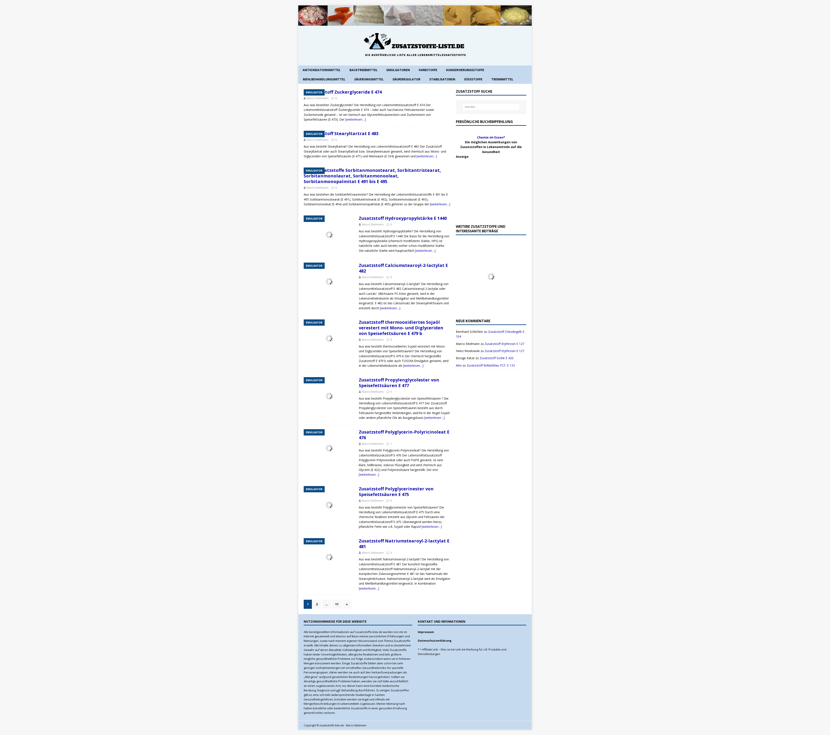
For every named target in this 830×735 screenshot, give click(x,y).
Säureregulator (406, 79)
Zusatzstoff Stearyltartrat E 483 (343, 133)
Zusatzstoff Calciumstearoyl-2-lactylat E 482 (403, 268)
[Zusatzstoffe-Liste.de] (415, 23)
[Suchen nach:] (491, 107)
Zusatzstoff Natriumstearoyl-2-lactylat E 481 (404, 543)
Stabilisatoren (442, 79)
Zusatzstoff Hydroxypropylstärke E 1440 (403, 218)
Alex (459, 365)
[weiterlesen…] (355, 119)
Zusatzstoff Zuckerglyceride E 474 (345, 92)
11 (336, 604)
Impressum (426, 632)
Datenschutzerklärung (435, 641)
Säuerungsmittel (369, 79)
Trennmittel (502, 79)
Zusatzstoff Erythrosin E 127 (504, 344)
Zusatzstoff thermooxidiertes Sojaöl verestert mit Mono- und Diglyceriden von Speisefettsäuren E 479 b (401, 327)
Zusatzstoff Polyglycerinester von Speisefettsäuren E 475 (396, 491)
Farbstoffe (428, 70)
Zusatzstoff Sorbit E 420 (496, 358)
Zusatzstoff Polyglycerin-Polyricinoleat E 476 (404, 434)
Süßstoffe (473, 79)
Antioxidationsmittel (322, 70)
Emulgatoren (398, 70)
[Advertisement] (488, 186)
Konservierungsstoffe (465, 70)
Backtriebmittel (364, 70)
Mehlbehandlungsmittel (324, 79)
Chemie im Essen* (491, 137)
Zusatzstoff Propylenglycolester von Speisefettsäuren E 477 (399, 382)
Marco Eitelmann (318, 98)
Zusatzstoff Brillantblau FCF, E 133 (491, 365)
